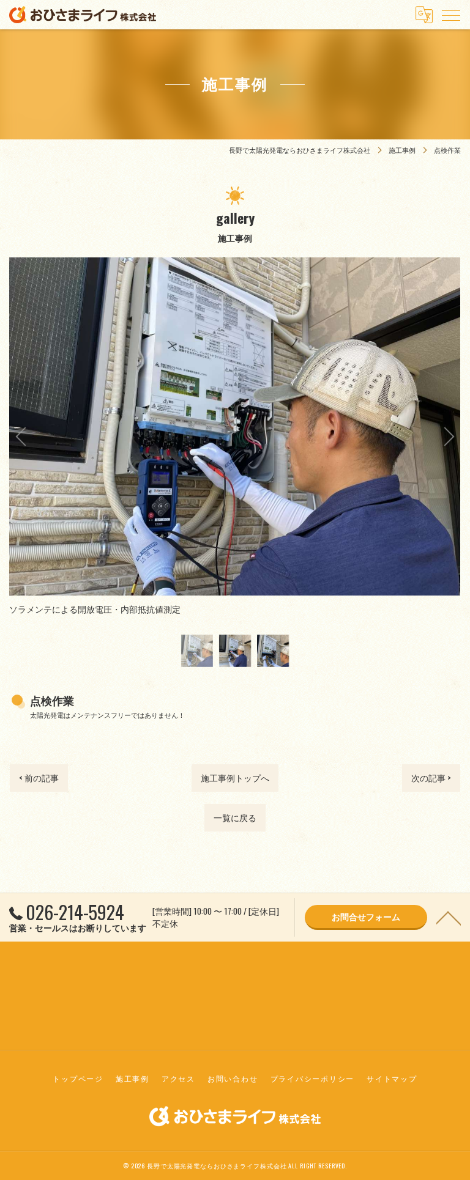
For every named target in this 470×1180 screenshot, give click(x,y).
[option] (197, 650)
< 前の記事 (39, 778)
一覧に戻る (235, 817)
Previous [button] (122, 436)
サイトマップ (392, 1078)
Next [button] (348, 436)
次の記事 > (431, 778)
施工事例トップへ (235, 778)
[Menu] (451, 14)
